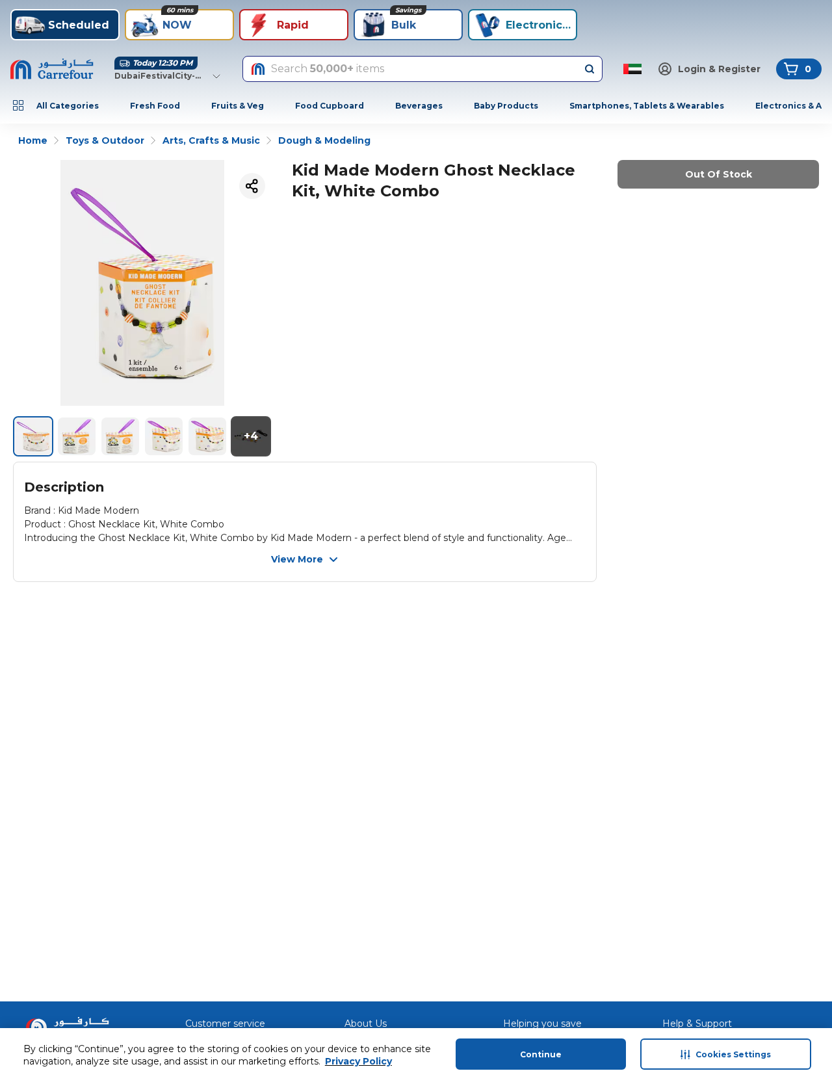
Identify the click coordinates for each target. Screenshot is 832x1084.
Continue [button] (541, 1054)
